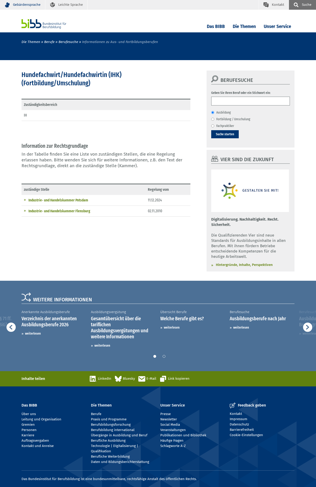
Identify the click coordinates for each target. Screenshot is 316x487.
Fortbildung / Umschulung (233, 119)
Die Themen (244, 26)
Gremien (28, 424)
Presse (165, 414)
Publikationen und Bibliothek (183, 435)
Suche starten (225, 134)
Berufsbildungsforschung (111, 424)
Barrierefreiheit (242, 430)
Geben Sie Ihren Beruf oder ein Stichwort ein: (240, 93)
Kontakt (236, 414)
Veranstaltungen (173, 430)
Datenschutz (239, 424)
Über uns (29, 414)
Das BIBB (216, 26)
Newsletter (168, 419)
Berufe (49, 42)
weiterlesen (33, 333)
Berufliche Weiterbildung (110, 456)
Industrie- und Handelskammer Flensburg (59, 211)
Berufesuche (68, 42)
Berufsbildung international (112, 430)
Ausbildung (223, 112)
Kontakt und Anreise (38, 446)
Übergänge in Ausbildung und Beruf (119, 435)
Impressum (238, 419)
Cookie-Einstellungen (246, 435)
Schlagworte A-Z (173, 446)
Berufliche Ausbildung (108, 440)
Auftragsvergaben (35, 440)
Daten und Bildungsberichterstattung (120, 462)
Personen (29, 430)
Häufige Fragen (171, 440)
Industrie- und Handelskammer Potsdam (58, 200)
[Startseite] (51, 24)
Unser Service (277, 26)
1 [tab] (154, 356)
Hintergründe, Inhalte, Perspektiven (244, 265)
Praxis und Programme (109, 419)
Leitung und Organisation (41, 419)
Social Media (170, 424)
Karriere (28, 435)
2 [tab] (164, 356)
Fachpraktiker (225, 126)
